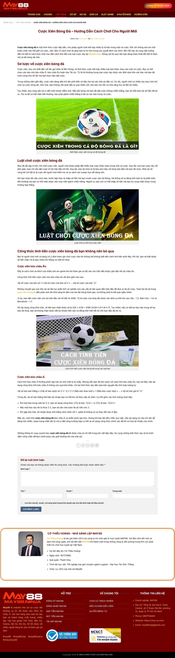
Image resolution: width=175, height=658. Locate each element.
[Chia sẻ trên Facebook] (78, 445)
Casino (48, 14)
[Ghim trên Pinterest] (92, 445)
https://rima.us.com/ (154, 620)
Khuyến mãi (124, 14)
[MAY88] (16, 6)
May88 (6, 607)
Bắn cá (94, 14)
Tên (23, 491)
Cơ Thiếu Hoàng (98, 39)
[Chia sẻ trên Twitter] (83, 445)
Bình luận (25, 469)
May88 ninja (95, 54)
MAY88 (85, 541)
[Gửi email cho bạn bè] (87, 445)
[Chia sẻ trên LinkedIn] (97, 445)
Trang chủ (34, 14)
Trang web (117, 491)
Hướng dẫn (140, 14)
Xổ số (73, 14)
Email (69, 491)
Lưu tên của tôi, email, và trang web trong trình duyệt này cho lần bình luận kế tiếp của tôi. (64, 503)
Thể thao (60, 14)
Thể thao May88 (23, 22)
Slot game (107, 14)
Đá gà (83, 14)
